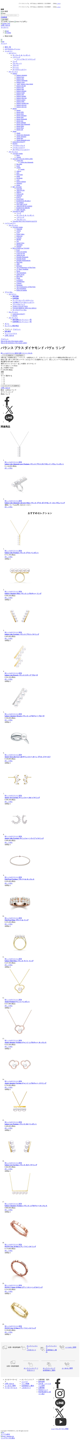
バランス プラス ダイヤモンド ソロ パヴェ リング (47, 503)
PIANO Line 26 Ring (12, 1246)
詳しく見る (8, 468)
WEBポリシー (43, 1390)
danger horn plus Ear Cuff (14, 757)
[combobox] (10, 15)
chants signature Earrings (13, 1083)
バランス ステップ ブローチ (28, 675)
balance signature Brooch (13, 716)
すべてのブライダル (19, 310)
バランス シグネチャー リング (30, 593)
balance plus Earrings (12, 634)
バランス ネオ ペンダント (28, 1124)
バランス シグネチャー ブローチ (33, 716)
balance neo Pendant (12, 1124)
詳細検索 (4, 17)
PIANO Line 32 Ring (12, 1328)
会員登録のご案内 (27, 1386)
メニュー (4, 43)
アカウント (5, 339)
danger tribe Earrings (12, 838)
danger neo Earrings (12, 797)
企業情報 (41, 1388)
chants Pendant (10, 1001)
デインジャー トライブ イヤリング (32, 838)
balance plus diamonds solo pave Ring (17, 503)
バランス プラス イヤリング (29, 634)
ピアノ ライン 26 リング (27, 1246)
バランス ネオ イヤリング (28, 1165)
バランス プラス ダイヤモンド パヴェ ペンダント (47, 464)
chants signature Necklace (13, 1042)
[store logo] (5, 23)
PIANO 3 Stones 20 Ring (13, 1287)
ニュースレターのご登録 (59, 1429)
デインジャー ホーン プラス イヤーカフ (37, 757)
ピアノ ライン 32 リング (27, 1328)
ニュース (24, 1381)
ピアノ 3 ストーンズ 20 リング (32, 1287)
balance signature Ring (12, 593)
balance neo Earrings (12, 1165)
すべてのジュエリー (19, 69)
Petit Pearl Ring (10, 920)
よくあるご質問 (70, 1347)
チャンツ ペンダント (22, 1001)
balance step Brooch (11, 675)
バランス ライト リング (25, 961)
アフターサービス (11, 1388)
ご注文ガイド (26, 1388)
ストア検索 (25, 1383)
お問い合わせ (5, 25)
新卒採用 (41, 1381)
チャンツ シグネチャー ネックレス (34, 1042)
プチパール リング (22, 920)
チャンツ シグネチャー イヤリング (34, 1083)
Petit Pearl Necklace (11, 879)
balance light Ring (11, 961)
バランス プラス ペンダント (29, 553)
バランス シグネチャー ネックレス (35, 1206)
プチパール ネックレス (26, 879)
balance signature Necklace (14, 1206)
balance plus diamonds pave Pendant (17, 464)
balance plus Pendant (12, 553)
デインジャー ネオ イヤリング (29, 797)
